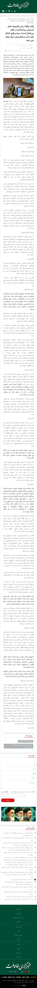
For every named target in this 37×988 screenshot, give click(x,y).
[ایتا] (15, 971)
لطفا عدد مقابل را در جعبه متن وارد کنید (23, 792)
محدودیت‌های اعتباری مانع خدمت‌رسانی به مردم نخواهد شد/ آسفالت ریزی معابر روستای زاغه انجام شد (17, 848)
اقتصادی (18, 913)
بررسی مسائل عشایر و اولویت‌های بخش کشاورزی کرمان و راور (17, 839)
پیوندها (18, 952)
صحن (18, 931)
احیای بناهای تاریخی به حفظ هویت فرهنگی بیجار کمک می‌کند (18, 893)
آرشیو (18, 948)
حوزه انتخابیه (18, 935)
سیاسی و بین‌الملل (18, 917)
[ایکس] (19, 971)
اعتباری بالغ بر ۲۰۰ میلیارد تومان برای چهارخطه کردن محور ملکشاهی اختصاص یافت (18, 883)
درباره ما (18, 956)
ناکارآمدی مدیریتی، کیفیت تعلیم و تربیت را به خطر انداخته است (17, 888)
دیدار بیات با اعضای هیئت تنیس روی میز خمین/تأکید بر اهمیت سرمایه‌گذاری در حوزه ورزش (18, 843)
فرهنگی (18, 921)
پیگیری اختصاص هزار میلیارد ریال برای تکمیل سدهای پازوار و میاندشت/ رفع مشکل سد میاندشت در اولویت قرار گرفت (17, 874)
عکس (18, 939)
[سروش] (13, 971)
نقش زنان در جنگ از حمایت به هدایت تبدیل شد (19, 896)
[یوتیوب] (24, 971)
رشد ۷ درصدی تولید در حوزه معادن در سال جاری (19, 899)
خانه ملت (18, 5)
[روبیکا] (8, 971)
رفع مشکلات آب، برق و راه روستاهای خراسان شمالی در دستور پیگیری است (18, 834)
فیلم (18, 944)
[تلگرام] (22, 971)
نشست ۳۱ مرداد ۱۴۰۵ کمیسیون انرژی (22, 879)
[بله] (10, 971)
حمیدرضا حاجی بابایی (25, 741)
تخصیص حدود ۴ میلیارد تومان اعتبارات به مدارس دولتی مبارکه (17, 868)
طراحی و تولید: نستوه (16, 985)
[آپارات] (26, 971)
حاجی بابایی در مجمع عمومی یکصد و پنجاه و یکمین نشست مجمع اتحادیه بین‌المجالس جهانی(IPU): (20, 20)
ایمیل (34, 773)
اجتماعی (18, 909)
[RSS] (29, 971)
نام (35, 765)
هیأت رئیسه (18, 926)
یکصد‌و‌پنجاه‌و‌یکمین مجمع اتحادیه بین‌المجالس (22, 746)
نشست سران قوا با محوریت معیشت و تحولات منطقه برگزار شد (18, 853)
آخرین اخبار (30, 828)
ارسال (7, 800)
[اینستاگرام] (17, 971)
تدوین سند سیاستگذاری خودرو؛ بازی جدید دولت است (18, 857)
